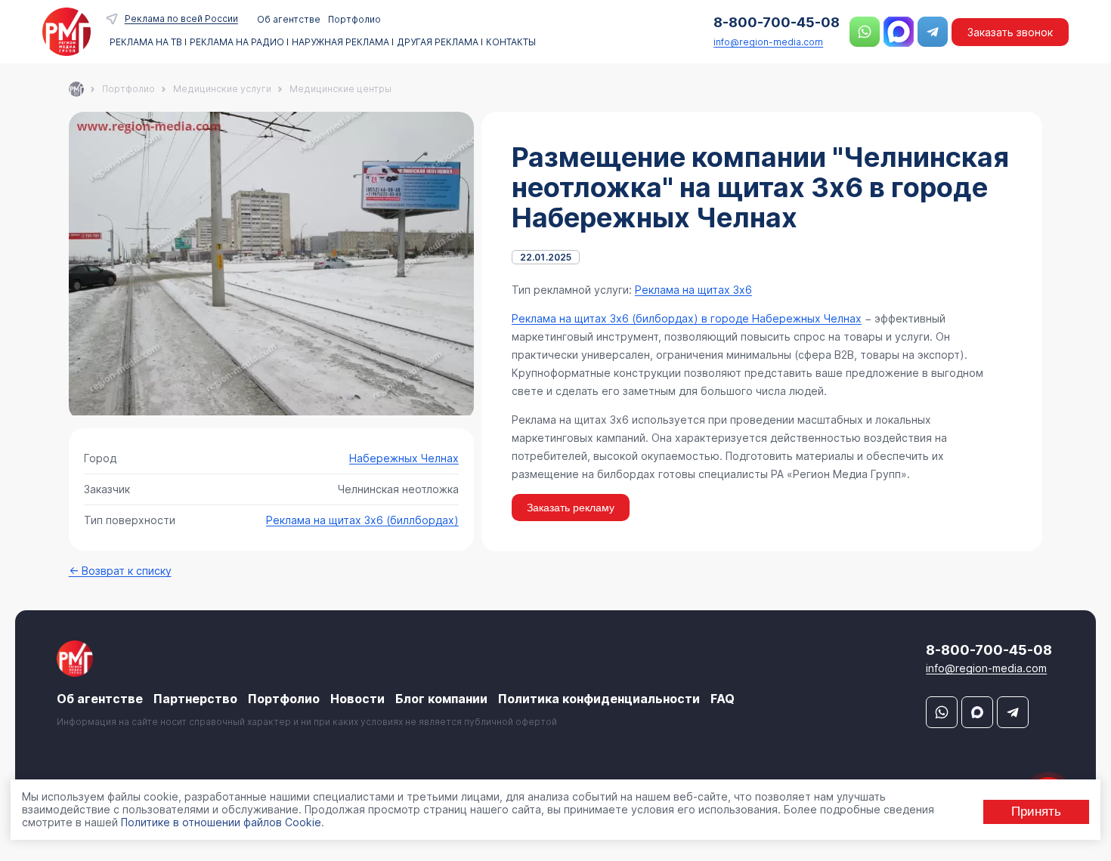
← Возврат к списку (120, 570)
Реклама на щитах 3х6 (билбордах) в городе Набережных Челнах (687, 318)
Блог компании (441, 698)
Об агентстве (288, 19)
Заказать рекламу (570, 507)
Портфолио (354, 19)
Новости (357, 698)
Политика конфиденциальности (599, 698)
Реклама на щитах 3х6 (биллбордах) (362, 520)
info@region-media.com (768, 42)
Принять (1036, 811)
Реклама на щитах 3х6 (693, 289)
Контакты (511, 42)
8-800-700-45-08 (776, 22)
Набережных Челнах (404, 458)
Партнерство (195, 698)
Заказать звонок (1010, 32)
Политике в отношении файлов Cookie (221, 821)
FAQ (722, 698)
